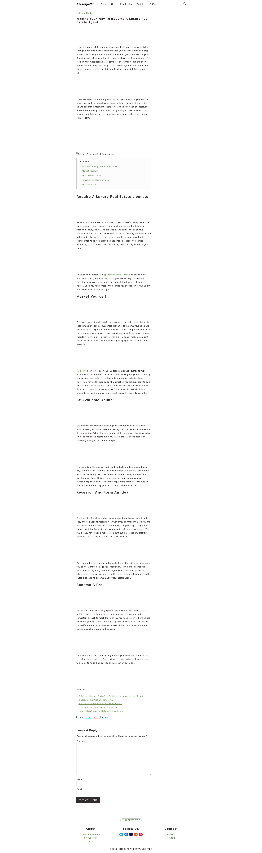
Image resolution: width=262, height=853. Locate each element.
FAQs (91, 842)
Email (80, 789)
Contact (171, 834)
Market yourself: (90, 171)
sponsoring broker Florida (117, 275)
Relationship (126, 4)
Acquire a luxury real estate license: (100, 166)
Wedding (141, 4)
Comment (82, 741)
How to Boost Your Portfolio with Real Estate (100, 711)
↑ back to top (131, 820)
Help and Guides (84, 13)
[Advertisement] (113, 34)
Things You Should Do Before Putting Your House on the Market (110, 696)
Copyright (91, 838)
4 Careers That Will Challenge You (95, 700)
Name (80, 779)
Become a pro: (89, 184)
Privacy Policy (90, 834)
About (171, 838)
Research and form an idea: (96, 180)
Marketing (81, 371)
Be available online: (92, 175)
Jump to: (86, 161)
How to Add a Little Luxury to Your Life (98, 707)
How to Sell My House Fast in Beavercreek (100, 703)
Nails (113, 4)
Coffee (152, 4)
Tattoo (104, 4)
